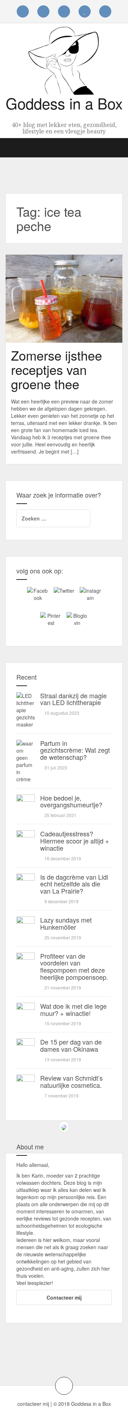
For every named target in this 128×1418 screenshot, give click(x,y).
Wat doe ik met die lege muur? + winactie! (73, 1009)
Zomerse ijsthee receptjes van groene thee (56, 369)
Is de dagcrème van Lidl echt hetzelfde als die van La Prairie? (74, 884)
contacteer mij (33, 1403)
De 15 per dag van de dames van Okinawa (71, 1045)
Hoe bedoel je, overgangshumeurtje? (71, 801)
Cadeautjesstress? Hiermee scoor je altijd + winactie (74, 840)
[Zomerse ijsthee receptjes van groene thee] (33, 306)
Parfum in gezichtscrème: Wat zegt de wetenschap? (75, 750)
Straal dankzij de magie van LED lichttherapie (73, 699)
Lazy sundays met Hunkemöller (66, 923)
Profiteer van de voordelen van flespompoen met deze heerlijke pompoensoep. (74, 966)
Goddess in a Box (64, 103)
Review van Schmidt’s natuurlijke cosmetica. (71, 1081)
